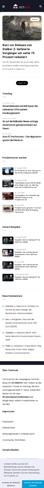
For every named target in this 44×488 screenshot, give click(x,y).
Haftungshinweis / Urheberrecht (18, 433)
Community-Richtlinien (13, 440)
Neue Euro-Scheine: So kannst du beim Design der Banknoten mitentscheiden (22, 310)
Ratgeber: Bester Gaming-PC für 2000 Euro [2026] (27, 241)
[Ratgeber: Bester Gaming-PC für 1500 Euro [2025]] (7, 277)
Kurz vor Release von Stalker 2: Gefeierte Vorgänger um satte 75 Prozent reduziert (18, 51)
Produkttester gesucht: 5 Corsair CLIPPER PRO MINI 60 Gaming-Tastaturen (28, 210)
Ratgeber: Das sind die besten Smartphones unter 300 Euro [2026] (26, 267)
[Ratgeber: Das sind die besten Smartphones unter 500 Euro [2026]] (7, 252)
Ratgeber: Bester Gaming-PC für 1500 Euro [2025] (27, 278)
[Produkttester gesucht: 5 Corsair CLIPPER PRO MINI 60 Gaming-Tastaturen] (7, 208)
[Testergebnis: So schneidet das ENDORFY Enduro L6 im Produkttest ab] (7, 196)
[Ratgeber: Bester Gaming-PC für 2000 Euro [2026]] (7, 240)
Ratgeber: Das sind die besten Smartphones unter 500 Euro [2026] (26, 254)
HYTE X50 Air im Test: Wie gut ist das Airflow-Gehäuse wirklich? (28, 172)
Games (35, 19)
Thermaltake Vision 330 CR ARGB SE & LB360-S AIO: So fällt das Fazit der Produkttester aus (28, 185)
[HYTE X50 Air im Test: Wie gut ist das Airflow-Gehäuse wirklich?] (7, 171)
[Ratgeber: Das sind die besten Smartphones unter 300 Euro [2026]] (7, 265)
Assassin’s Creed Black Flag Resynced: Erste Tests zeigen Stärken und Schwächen (23, 349)
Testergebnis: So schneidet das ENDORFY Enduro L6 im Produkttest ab (27, 198)
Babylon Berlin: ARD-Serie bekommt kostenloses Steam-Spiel (24, 336)
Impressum (8, 421)
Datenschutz (8, 427)
